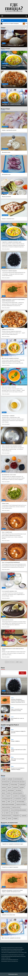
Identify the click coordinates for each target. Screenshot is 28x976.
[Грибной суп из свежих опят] (14, 319)
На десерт (8, 795)
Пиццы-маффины (7, 45)
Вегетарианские (18, 779)
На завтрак (15, 795)
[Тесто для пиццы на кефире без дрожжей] (5, 731)
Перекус (4, 801)
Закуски (4, 790)
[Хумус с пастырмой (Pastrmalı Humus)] (14, 552)
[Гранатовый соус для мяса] (14, 609)
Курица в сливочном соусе (8, 218)
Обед (24, 798)
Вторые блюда (5, 126)
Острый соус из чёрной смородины (9, 270)
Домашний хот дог (6, 174)
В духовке (10, 779)
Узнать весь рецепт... (6, 248)
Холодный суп (16, 815)
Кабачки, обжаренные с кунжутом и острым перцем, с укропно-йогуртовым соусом (13, 300)
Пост (13, 801)
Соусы (4, 267)
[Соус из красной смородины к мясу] (14, 581)
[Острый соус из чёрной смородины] (14, 260)
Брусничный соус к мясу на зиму (9, 474)
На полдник (22, 795)
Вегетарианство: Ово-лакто (18, 781)
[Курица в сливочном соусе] (14, 208)
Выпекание (22, 784)
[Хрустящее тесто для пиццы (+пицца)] (5, 759)
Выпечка (4, 412)
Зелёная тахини (5, 503)
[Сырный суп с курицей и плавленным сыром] (14, 231)
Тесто (12, 812)
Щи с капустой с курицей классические (11, 104)
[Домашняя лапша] (14, 142)
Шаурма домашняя (6, 196)
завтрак (4, 818)
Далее (21, 662)
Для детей (15, 787)
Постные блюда (20, 801)
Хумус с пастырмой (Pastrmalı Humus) (11, 562)
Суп (2, 812)
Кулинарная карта (13, 974)
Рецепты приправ (6, 807)
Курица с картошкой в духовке (9, 130)
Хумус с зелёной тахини (7, 532)
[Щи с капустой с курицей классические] (14, 348)
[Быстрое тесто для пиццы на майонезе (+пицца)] (5, 768)
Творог (7, 812)
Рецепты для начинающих (8, 804)
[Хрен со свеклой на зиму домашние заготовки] (14, 435)
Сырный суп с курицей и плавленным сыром (11, 242)
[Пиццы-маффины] (5, 740)
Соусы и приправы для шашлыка (18, 810)
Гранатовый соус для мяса (7, 619)
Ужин (16, 812)
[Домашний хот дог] (14, 164)
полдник (15, 818)
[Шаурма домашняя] (14, 186)
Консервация (11, 790)
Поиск (3, 668)
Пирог (9, 801)
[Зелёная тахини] (14, 493)
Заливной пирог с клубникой (8, 415)
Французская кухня (6, 815)
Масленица (18, 790)
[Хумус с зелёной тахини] (14, 522)
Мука (3, 795)
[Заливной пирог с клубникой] (14, 405)
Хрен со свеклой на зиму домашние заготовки (12, 446)
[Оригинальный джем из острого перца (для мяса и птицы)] (14, 638)
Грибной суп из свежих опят (8, 86)
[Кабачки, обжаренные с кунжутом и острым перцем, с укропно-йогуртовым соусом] (14, 289)
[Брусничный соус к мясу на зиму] (14, 464)
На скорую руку (17, 798)
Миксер (3, 793)
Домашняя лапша (6, 152)
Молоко (9, 793)
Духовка (22, 787)
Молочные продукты (17, 793)
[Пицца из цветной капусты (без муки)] (5, 749)
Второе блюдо (5, 784)
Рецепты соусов (16, 807)
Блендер (4, 779)
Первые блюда (5, 63)
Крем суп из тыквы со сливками (9, 387)
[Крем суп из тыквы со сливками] (14, 376)
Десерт (9, 787)
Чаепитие (24, 815)
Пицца (4, 43)
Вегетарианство (6, 781)
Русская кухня (5, 810)
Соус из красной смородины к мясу (9, 591)
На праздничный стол (7, 798)
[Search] (26, 16)
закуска (9, 818)
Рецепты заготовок (21, 804)
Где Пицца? (14, 6)
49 (17, 662)
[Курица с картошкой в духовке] (14, 119)
